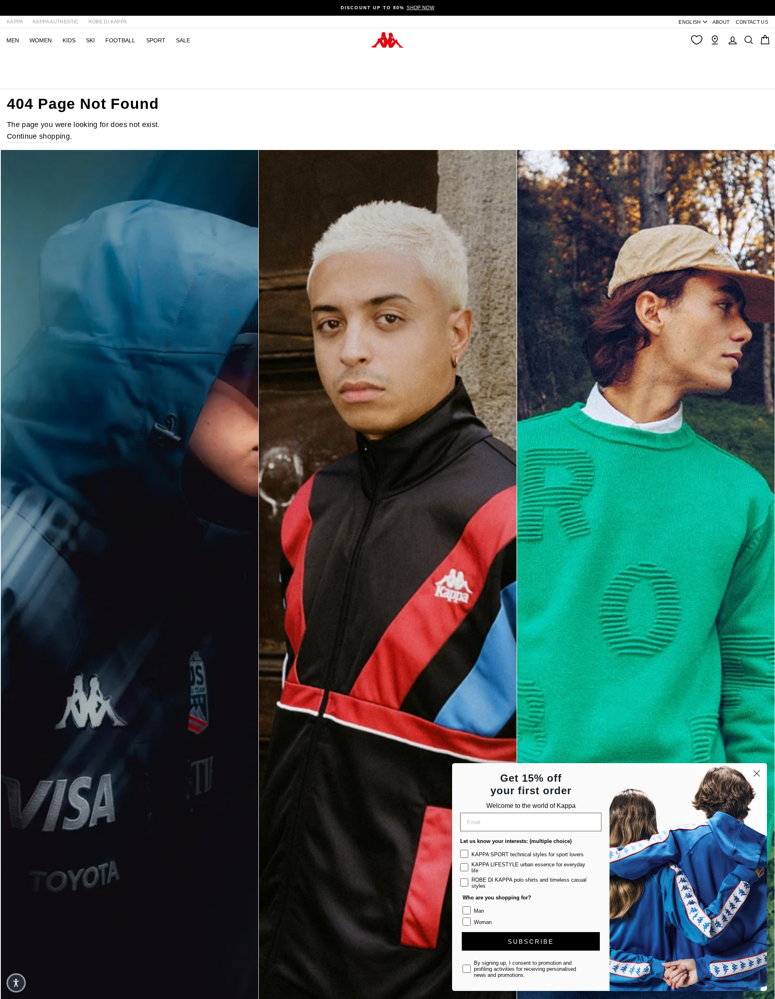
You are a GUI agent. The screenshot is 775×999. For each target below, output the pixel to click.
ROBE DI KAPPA (107, 22)
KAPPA (15, 22)
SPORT (155, 40)
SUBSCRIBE (531, 941)
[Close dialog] (757, 773)
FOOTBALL (120, 40)
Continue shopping (38, 136)
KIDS (69, 40)
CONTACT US (752, 22)
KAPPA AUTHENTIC (56, 22)
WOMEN (40, 40)
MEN (12, 40)
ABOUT (721, 22)
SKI (90, 40)
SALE (183, 40)
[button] (16, 983)
